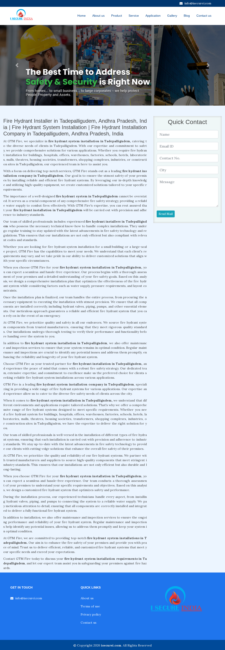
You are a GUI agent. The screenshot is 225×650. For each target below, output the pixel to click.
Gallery (172, 15)
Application (153, 15)
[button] (17, 65)
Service (134, 15)
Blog (187, 15)
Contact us (203, 15)
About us (98, 15)
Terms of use (90, 606)
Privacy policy (91, 614)
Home (81, 15)
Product (116, 15)
